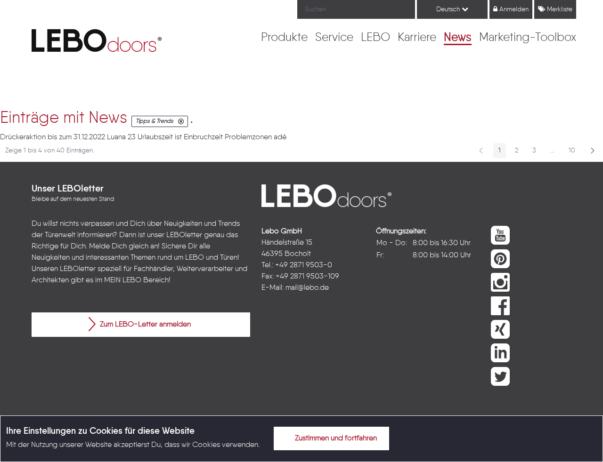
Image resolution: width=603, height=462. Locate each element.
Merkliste (558, 9)
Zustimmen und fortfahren (335, 438)
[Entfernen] (181, 121)
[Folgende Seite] (592, 150)
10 (574, 152)
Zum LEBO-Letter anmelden (144, 324)
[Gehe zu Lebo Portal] (97, 40)
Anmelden (513, 9)
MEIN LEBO (122, 280)
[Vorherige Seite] (481, 150)
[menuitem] (284, 38)
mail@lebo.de (307, 288)
